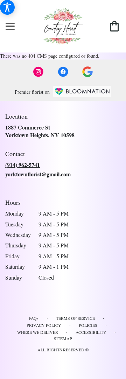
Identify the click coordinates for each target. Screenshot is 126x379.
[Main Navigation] (10, 26)
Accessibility (91, 332)
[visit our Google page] (87, 71)
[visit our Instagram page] (38, 71)
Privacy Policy (44, 325)
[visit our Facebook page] (63, 71)
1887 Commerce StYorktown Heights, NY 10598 (40, 131)
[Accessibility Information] (7, 7)
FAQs (33, 318)
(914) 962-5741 (22, 165)
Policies (88, 325)
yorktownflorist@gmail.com (38, 174)
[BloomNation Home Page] (82, 91)
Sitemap (63, 338)
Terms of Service (75, 318)
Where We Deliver (37, 332)
